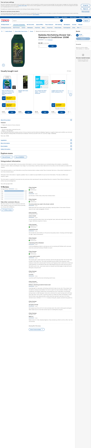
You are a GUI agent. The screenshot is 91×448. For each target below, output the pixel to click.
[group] (9, 94)
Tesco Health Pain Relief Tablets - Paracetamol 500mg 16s (40, 92)
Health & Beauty (8, 31)
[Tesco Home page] (5, 20)
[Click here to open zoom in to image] (3, 65)
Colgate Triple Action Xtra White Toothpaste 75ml (57, 91)
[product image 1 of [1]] (18, 51)
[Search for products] (61, 20)
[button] (56, 17)
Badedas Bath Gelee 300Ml (23, 91)
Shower (31, 31)
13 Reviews (50, 39)
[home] (2, 31)
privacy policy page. (22, 5)
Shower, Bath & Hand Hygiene (21, 31)
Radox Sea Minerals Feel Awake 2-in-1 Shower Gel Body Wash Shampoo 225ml (8, 92)
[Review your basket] (77, 35)
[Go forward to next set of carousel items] (70, 94)
